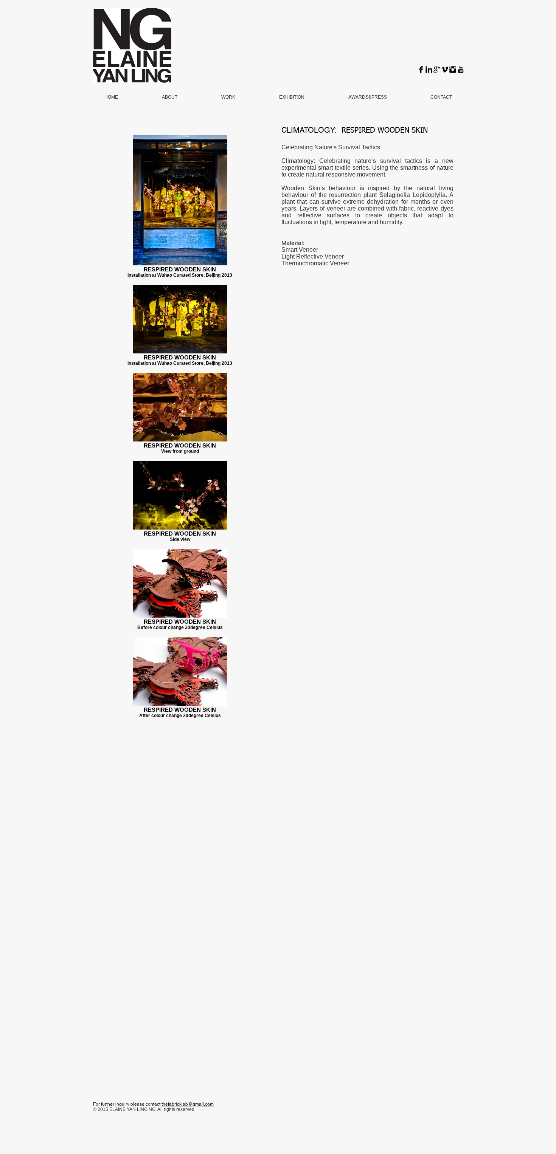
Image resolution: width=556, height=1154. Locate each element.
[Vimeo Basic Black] (444, 69)
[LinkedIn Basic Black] (429, 69)
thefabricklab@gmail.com (188, 1104)
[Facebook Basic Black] (421, 69)
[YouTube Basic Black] (460, 69)
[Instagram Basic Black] (452, 69)
